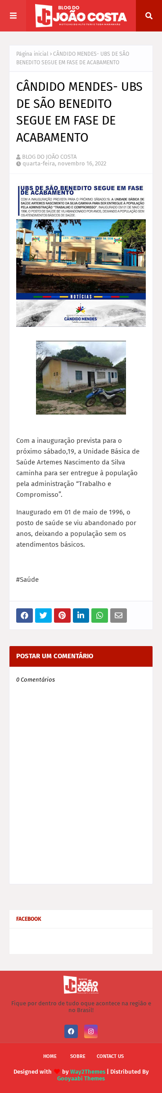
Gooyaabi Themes (81, 1078)
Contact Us (110, 1056)
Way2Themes (87, 1071)
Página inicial (32, 54)
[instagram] (91, 1031)
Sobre (78, 1056)
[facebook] (71, 1031)
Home (50, 1056)
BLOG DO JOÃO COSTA (49, 156)
